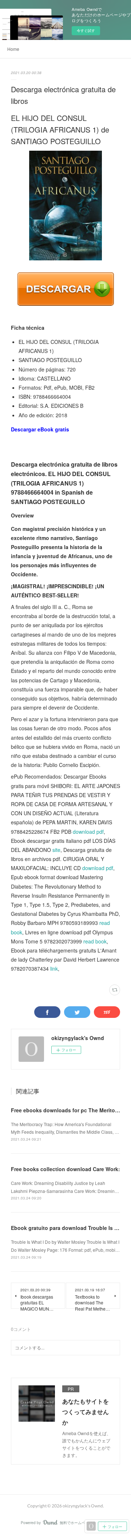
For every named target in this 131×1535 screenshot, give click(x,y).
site (56, 849)
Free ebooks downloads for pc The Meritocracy (69, 1110)
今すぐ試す (86, 30)
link (54, 968)
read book (95, 941)
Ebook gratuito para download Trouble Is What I (70, 1227)
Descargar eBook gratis (40, 429)
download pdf (88, 831)
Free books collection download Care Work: (65, 1169)
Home (13, 49)
